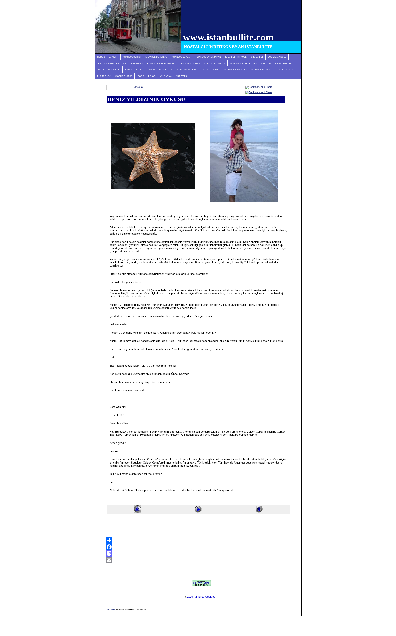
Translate (137, 87)
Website (111, 610)
